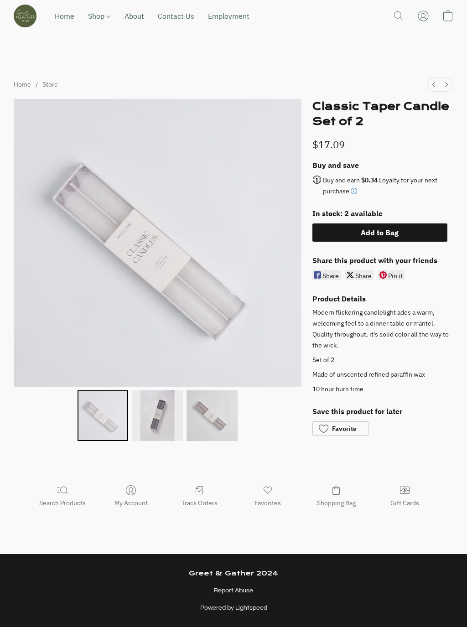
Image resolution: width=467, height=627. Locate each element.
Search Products (62, 503)
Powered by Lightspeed (233, 608)
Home (64, 16)
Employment (228, 16)
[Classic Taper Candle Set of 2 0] (103, 415)
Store (50, 84)
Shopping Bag (336, 503)
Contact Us (176, 16)
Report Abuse (233, 590)
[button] (25, 16)
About (134, 16)
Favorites (267, 503)
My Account (131, 503)
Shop (97, 16)
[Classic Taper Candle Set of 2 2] (212, 415)
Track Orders (200, 503)
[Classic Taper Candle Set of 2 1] (157, 415)
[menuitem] (433, 84)
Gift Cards (404, 503)
